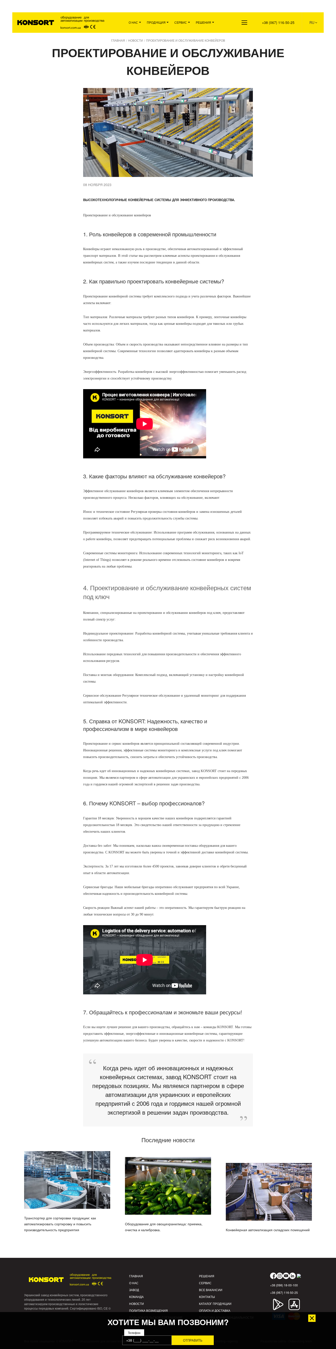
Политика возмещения (148, 1310)
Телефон (134, 1333)
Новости (136, 1303)
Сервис (180, 22)
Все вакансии (210, 1290)
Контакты (207, 1297)
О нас (133, 22)
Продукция (156, 22)
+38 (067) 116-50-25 (278, 22)
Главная (136, 1276)
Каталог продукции (215, 1303)
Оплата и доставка (214, 1310)
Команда (136, 1297)
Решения (203, 22)
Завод (134, 1290)
